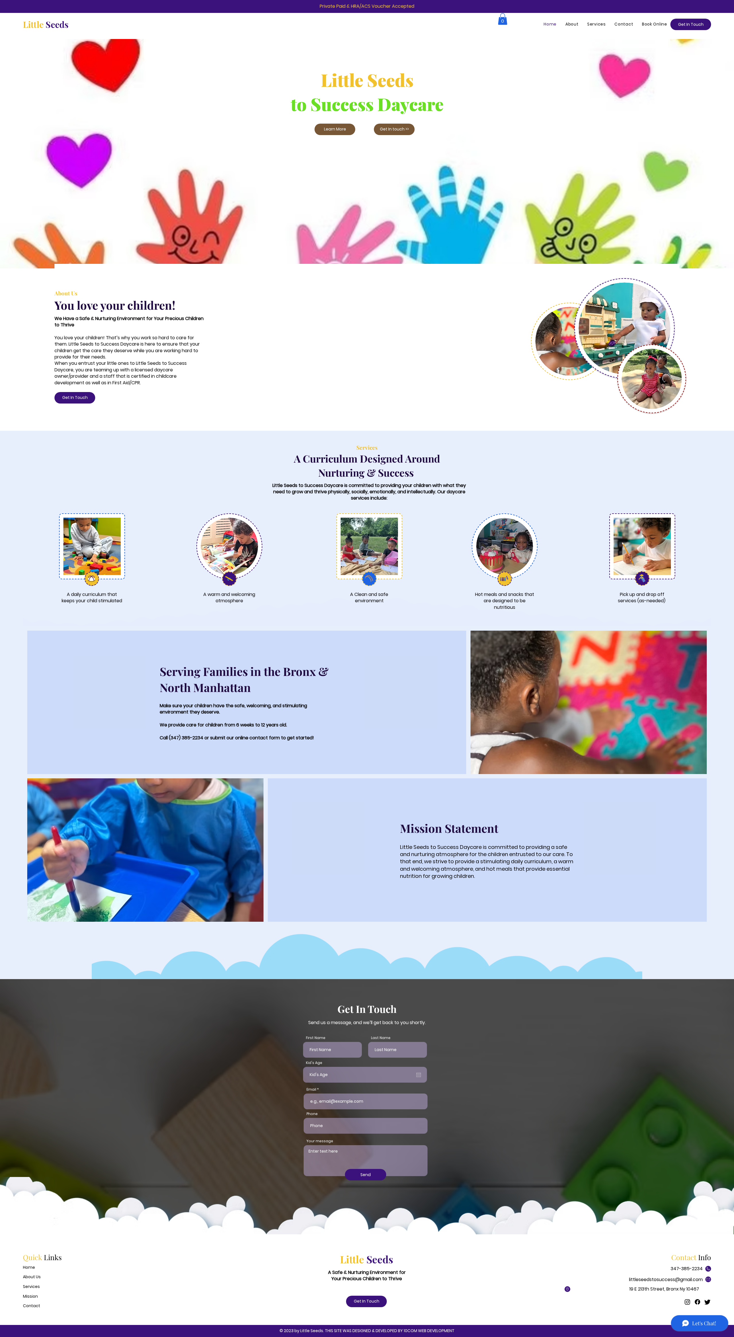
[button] (502, 19)
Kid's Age (314, 1063)
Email (311, 1089)
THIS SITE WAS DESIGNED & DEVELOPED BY (364, 1331)
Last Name (381, 1038)
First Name (315, 1038)
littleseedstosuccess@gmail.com (666, 1279)
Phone (312, 1114)
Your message (320, 1141)
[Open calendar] (418, 1075)
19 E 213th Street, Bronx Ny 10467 (664, 1289)
